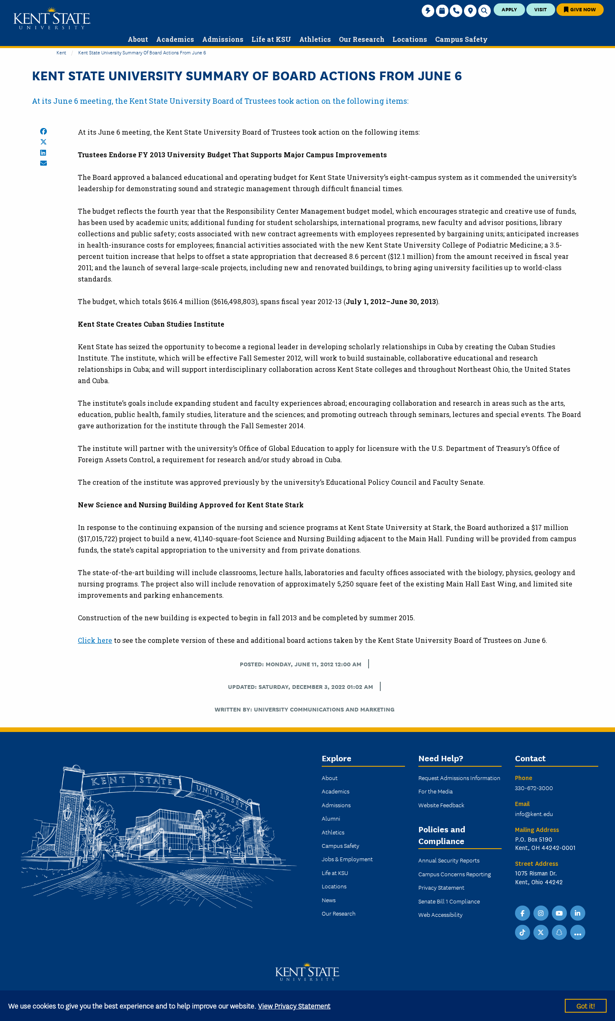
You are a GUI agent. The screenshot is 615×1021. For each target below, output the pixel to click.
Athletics (333, 832)
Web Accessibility (440, 914)
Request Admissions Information (459, 777)
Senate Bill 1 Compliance (449, 901)
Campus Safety (340, 845)
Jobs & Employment (347, 858)
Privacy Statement (441, 887)
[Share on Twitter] (43, 141)
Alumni (331, 818)
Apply (509, 9)
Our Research (339, 913)
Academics (335, 791)
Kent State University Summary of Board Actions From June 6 (142, 52)
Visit (540, 9)
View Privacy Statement (294, 1005)
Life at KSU (335, 872)
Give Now (582, 9)
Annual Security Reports (448, 860)
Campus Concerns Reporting (454, 873)
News (329, 899)
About (330, 777)
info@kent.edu (534, 813)
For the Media (435, 791)
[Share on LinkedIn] (43, 152)
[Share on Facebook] (43, 131)
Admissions (336, 804)
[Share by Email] (43, 163)
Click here (95, 640)
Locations (334, 885)
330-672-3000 (534, 787)
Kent (61, 52)
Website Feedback (441, 804)
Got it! (586, 1005)
